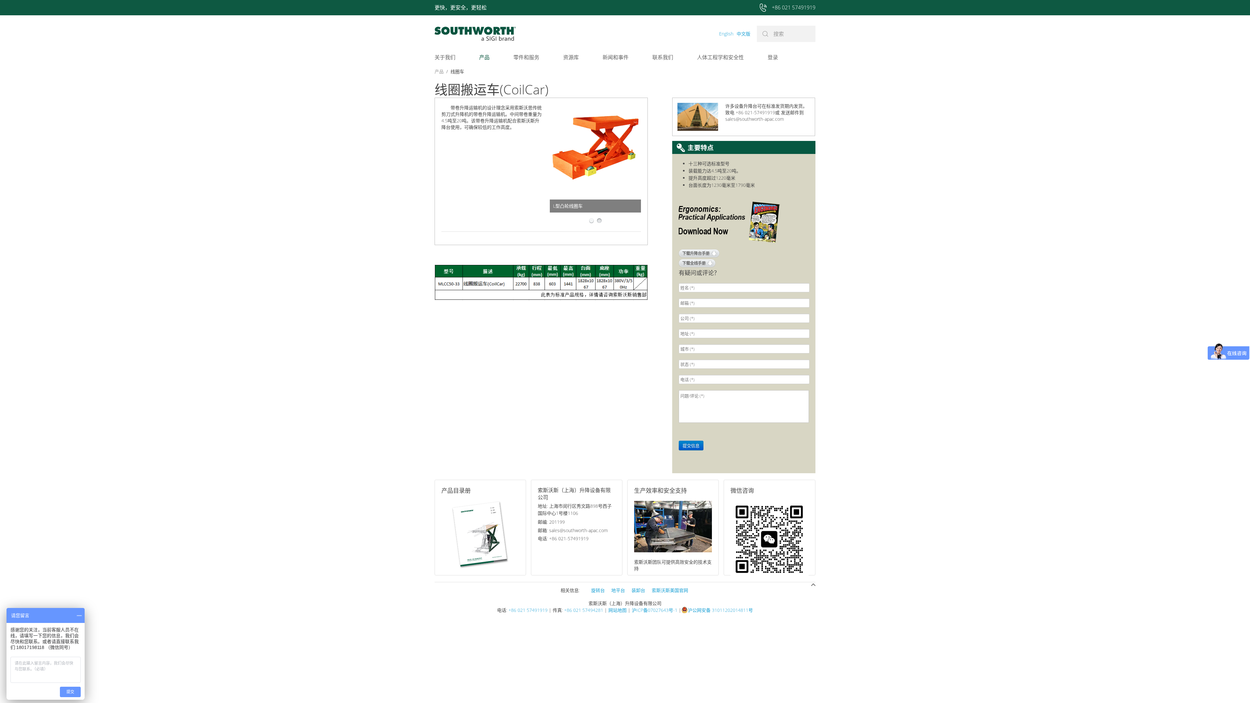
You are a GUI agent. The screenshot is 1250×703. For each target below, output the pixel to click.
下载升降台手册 (696, 253)
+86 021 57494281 (583, 610)
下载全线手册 (694, 263)
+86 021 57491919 (528, 610)
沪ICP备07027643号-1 (654, 610)
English (726, 34)
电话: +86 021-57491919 (563, 538)
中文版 (743, 34)
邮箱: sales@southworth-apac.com (573, 530)
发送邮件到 (792, 112)
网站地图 (617, 610)
